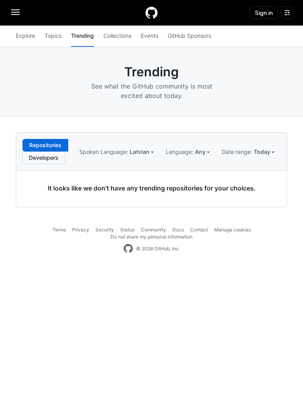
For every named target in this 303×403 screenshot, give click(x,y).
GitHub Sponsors (189, 35)
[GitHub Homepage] (128, 249)
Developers (43, 157)
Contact (199, 230)
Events (149, 35)
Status (127, 230)
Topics (53, 35)
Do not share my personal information (151, 237)
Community (153, 230)
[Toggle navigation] (15, 12)
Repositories (45, 145)
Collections (117, 35)
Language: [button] (186, 151)
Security (104, 230)
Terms (59, 230)
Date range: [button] (246, 151)
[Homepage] (151, 12)
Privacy (80, 230)
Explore (25, 35)
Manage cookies (232, 230)
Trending (82, 35)
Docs (178, 230)
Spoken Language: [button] (115, 151)
